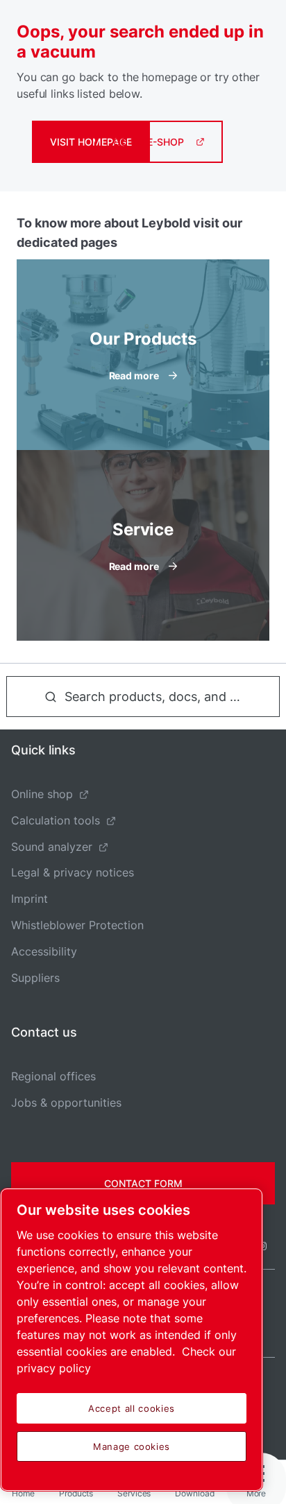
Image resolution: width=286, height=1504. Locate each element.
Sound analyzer (51, 847)
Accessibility (44, 951)
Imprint (29, 899)
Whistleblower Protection (77, 925)
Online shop (42, 794)
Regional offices (53, 1076)
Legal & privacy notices (72, 872)
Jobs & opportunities (66, 1102)
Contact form (143, 1183)
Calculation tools (55, 820)
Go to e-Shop (148, 142)
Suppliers (35, 978)
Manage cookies (131, 1446)
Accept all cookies (131, 1408)
